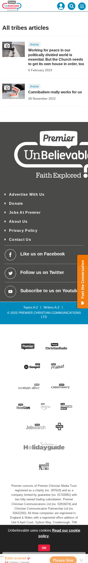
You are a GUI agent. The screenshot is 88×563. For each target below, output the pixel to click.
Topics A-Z (30, 307)
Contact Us (20, 239)
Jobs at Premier (25, 212)
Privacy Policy (23, 230)
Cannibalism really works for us (55, 92)
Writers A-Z (52, 307)
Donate (16, 203)
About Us (18, 221)
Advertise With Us (27, 194)
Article (34, 44)
